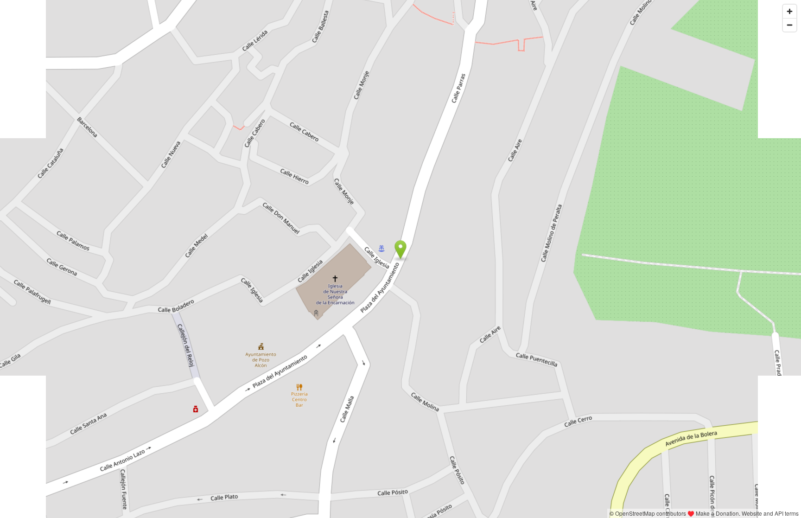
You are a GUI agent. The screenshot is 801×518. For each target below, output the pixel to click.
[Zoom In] (789, 11)
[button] (401, 250)
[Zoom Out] (789, 25)
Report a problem (583, 513)
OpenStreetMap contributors (650, 513)
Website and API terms (770, 513)
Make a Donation (717, 513)
